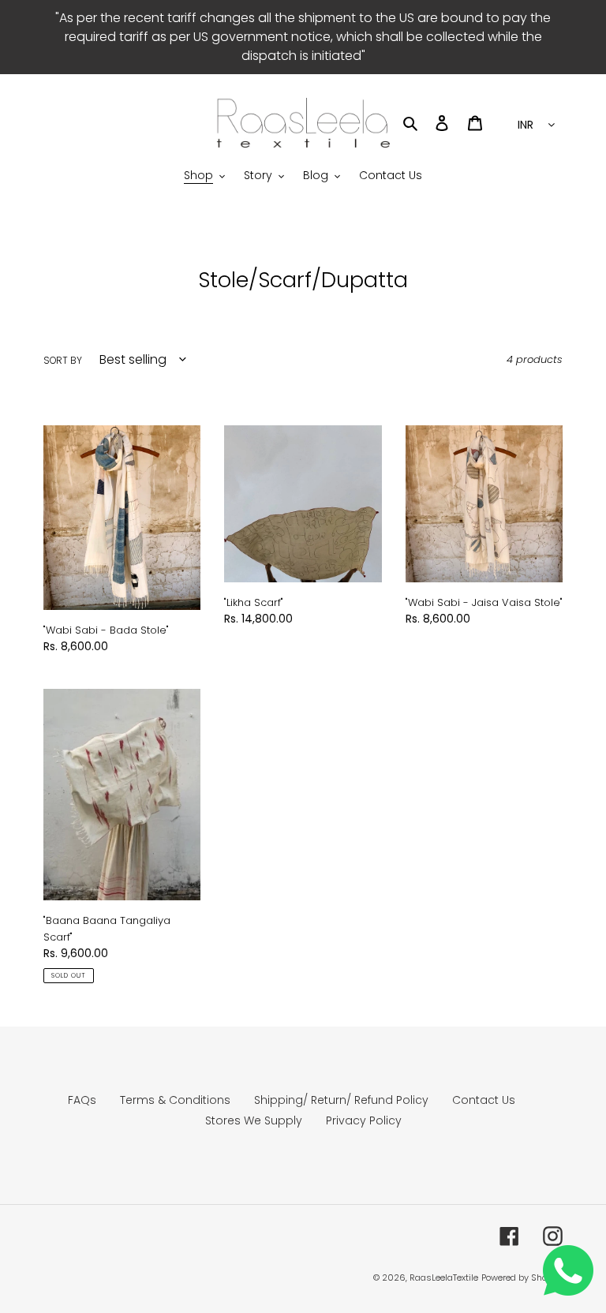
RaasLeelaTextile (444, 1277)
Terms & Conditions (175, 1100)
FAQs (82, 1100)
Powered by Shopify (522, 1277)
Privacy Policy (364, 1120)
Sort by (62, 360)
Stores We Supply (253, 1120)
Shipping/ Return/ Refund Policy (341, 1100)
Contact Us (483, 1100)
